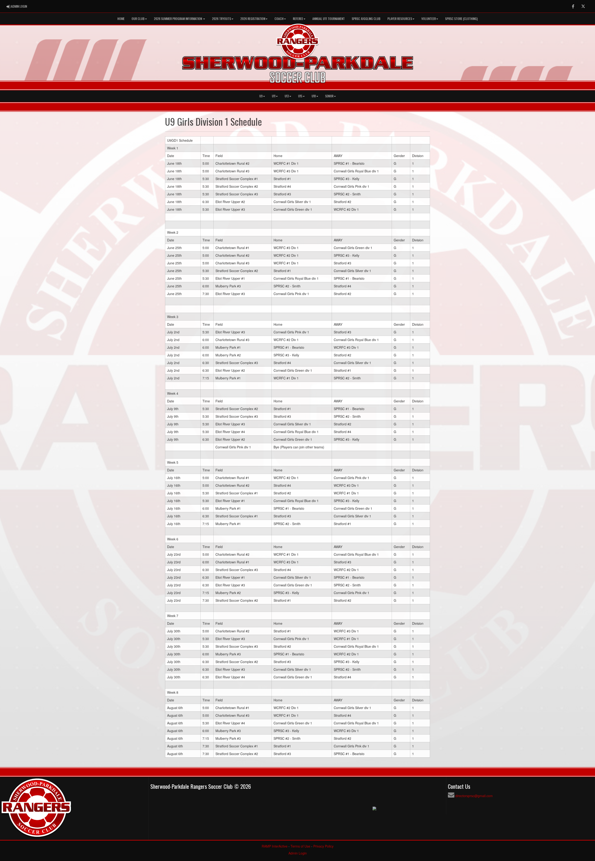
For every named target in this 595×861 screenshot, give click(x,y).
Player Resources (399, 18)
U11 (273, 96)
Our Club (138, 18)
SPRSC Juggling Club (366, 18)
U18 (314, 96)
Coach (279, 18)
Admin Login (297, 853)
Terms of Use (300, 846)
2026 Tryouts (221, 18)
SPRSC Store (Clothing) (461, 18)
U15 (300, 96)
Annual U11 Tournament (328, 18)
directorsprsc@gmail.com (474, 795)
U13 (287, 96)
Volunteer (428, 18)
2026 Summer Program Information (178, 18)
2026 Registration (252, 18)
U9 (261, 96)
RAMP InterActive (275, 846)
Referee (298, 18)
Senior (329, 96)
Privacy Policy (323, 846)
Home (121, 18)
